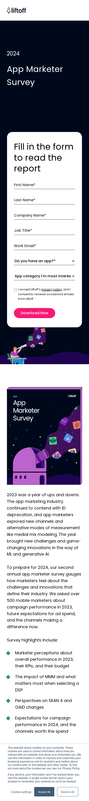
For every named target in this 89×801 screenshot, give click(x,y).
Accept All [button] (44, 792)
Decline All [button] (67, 792)
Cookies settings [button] (21, 792)
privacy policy (51, 289)
